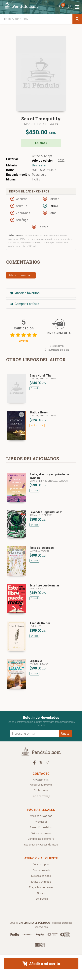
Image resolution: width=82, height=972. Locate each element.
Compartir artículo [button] (26, 304)
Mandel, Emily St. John (41, 124)
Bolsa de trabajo (41, 796)
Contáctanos (41, 790)
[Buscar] (77, 19)
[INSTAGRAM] (48, 762)
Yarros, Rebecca (38, 664)
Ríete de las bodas (41, 547)
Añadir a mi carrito (44, 964)
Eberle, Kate (36, 588)
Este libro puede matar (44, 585)
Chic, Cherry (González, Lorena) (48, 481)
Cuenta (41, 893)
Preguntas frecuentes (41, 887)
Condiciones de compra (41, 838)
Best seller (39, 165)
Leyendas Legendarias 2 (45, 512)
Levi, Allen (35, 626)
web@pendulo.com (41, 784)
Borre (48, 515)
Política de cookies (41, 833)
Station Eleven (38, 412)
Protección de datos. (41, 827)
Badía (32, 515)
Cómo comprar (41, 864)
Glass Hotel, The (40, 375)
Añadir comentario (21, 275)
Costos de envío (41, 870)
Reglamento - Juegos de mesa (41, 844)
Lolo (41, 515)
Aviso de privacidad (41, 815)
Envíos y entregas (41, 881)
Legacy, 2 (35, 660)
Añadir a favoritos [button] (27, 293)
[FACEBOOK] (34, 762)
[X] (41, 762)
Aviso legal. (41, 821)
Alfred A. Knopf (42, 156)
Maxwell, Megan (39, 551)
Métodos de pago (41, 875)
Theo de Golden (40, 623)
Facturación (41, 898)
